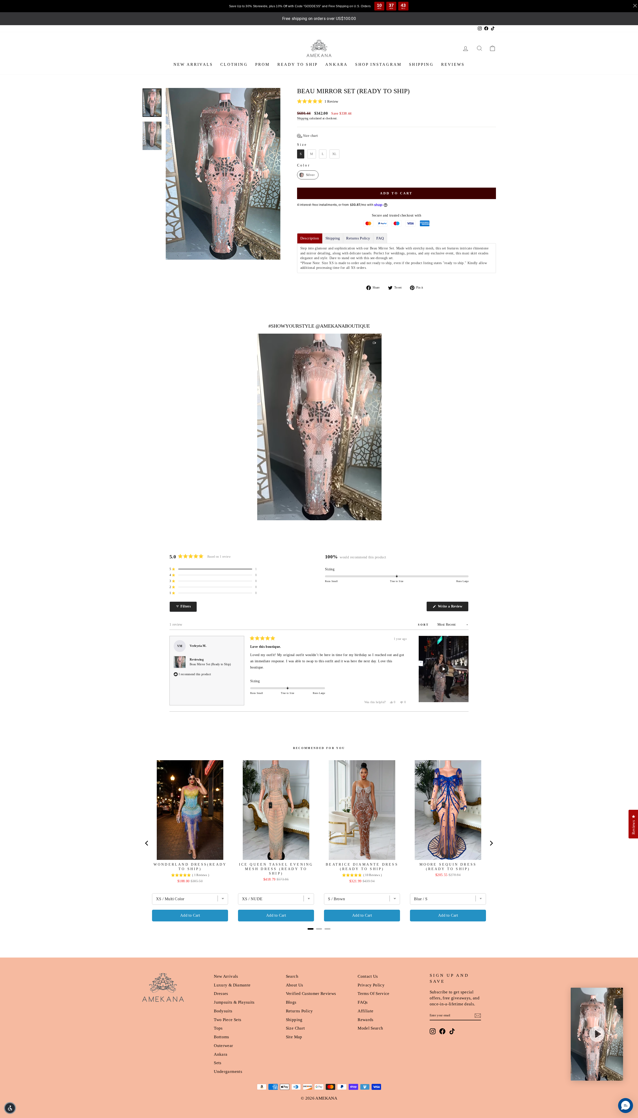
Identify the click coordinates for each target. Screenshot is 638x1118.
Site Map (294, 1037)
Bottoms (221, 1037)
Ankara (220, 1054)
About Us (294, 985)
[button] (396, 101)
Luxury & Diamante (232, 985)
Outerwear (223, 1045)
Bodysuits (223, 1011)
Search (292, 976)
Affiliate (365, 1011)
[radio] (300, 153)
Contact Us (368, 976)
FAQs (363, 1002)
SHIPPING (421, 64)
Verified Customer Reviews (311, 993)
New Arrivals (226, 976)
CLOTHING (234, 64)
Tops (218, 1028)
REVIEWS (453, 64)
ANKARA (336, 64)
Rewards (365, 1019)
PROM (262, 64)
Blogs (291, 1002)
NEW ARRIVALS (193, 64)
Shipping (303, 118)
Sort (424, 624)
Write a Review (453, 607)
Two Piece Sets (227, 1019)
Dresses (221, 993)
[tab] (309, 238)
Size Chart (295, 1028)
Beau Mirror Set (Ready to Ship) (210, 664)
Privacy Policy (371, 985)
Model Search (370, 1028)
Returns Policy (299, 1011)
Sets (217, 1062)
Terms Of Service (374, 993)
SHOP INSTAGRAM (378, 64)
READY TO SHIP (297, 64)
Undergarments (228, 1071)
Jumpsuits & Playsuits (234, 1002)
